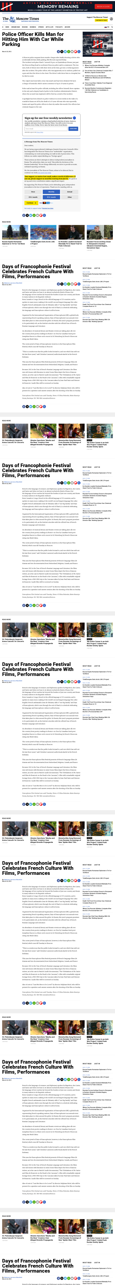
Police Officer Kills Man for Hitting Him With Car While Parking (33, 39)
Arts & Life (49, 27)
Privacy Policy (39, 132)
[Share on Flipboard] (75, 51)
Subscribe (73, 128)
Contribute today (101, 20)
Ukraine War (15, 27)
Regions (25, 27)
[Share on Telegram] (65, 51)
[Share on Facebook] (58, 51)
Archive (67, 27)
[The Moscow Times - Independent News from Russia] (20, 19)
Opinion (41, 27)
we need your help (44, 173)
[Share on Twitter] (61, 51)
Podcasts (59, 27)
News (7, 27)
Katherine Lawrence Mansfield (13, 283)
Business (33, 27)
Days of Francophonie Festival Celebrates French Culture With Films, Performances (37, 271)
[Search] (112, 27)
